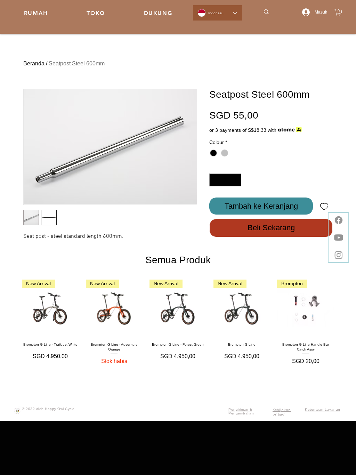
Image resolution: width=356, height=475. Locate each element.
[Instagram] (338, 255)
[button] (338, 12)
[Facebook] (338, 220)
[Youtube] (338, 237)
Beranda (33, 63)
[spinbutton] (225, 180)
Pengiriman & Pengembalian (241, 411)
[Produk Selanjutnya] (344, 308)
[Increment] (236, 180)
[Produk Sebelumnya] (12, 308)
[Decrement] (214, 180)
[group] (178, 322)
